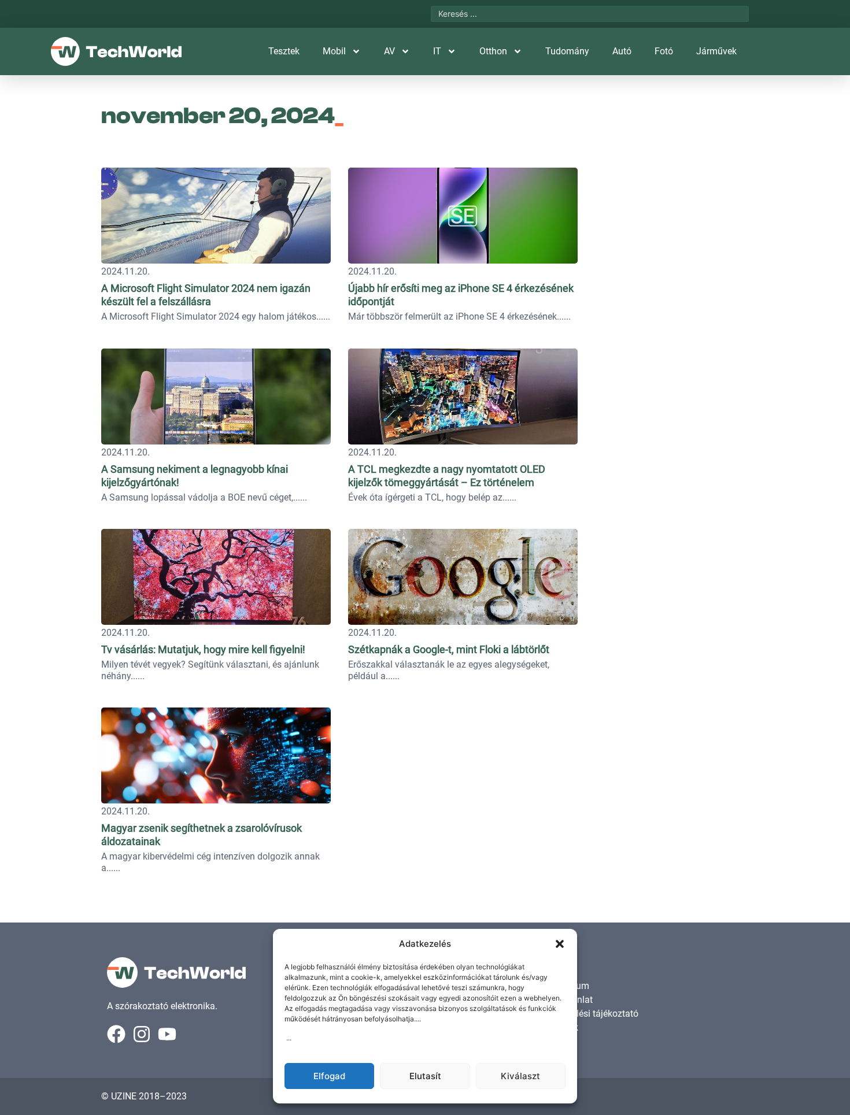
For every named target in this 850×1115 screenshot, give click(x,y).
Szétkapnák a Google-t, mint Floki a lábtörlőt (448, 649)
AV (389, 51)
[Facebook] (116, 1034)
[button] (560, 944)
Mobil (334, 51)
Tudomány (567, 51)
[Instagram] (141, 1034)
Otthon (493, 51)
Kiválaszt (520, 1075)
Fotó (664, 51)
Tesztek (284, 51)
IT (437, 51)
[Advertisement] (669, 234)
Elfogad (329, 1075)
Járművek (716, 51)
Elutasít (425, 1075)
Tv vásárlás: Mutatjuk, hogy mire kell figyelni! (203, 649)
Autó (621, 51)
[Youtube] (167, 1034)
